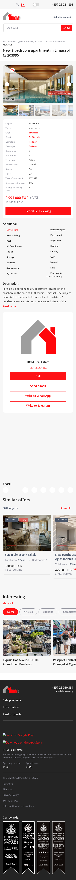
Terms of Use (10, 800)
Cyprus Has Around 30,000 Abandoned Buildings (21, 662)
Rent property (12, 714)
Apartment (59, 41)
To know (33, 141)
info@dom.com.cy (64, 691)
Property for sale (33, 41)
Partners (8, 783)
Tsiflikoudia (34, 137)
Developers (12, 229)
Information (11, 707)
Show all (65, 508)
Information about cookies (18, 806)
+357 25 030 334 (62, 687)
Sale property (12, 700)
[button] (69, 84)
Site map (8, 789)
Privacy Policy (11, 795)
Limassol (48, 41)
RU (17, 4)
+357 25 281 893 (62, 4)
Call (38, 376)
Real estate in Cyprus (13, 41)
